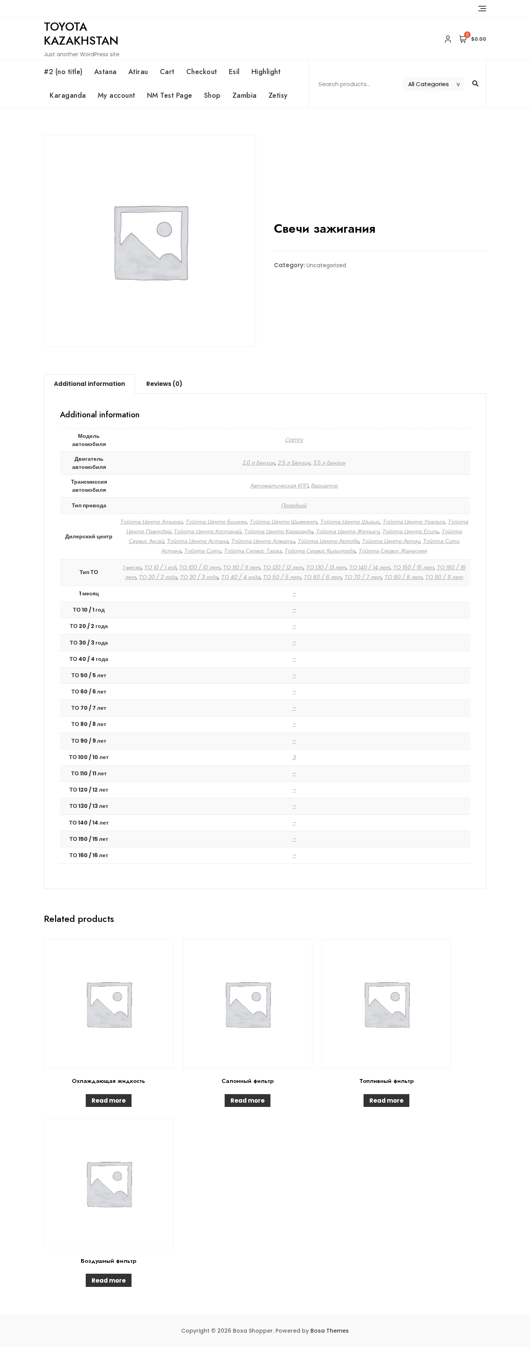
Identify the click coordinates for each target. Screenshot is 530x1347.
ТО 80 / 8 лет (404, 577)
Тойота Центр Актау (391, 541)
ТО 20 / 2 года (158, 577)
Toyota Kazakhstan (81, 33)
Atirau (138, 72)
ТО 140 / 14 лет (369, 567)
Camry (294, 440)
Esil (234, 72)
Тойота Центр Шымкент (283, 522)
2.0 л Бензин (258, 463)
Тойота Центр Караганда (278, 531)
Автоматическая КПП (279, 485)
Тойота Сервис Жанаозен (393, 551)
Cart (167, 72)
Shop (212, 95)
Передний (294, 505)
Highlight (266, 72)
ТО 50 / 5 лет (282, 577)
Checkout (201, 72)
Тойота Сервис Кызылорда (320, 551)
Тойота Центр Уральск (414, 522)
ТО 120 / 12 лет (283, 567)
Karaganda (68, 95)
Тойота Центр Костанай (207, 531)
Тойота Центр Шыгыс (350, 522)
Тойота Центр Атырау (151, 522)
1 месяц (132, 567)
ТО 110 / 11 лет (241, 567)
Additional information (89, 384)
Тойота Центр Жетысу (347, 531)
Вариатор (324, 485)
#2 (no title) (63, 72)
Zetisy (278, 95)
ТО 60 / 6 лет (323, 577)
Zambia (244, 95)
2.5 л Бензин (294, 463)
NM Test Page (169, 95)
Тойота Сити (202, 551)
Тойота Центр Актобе (328, 541)
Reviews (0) (164, 384)
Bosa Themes (329, 1331)
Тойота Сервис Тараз (253, 551)
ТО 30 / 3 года (199, 577)
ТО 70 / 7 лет (363, 577)
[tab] (89, 384)
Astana (105, 72)
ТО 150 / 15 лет (413, 567)
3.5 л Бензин (329, 463)
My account (116, 95)
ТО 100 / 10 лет (199, 567)
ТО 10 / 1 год (160, 567)
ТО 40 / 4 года (240, 577)
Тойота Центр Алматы (263, 541)
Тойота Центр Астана (198, 541)
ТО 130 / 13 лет (326, 567)
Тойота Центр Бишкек (216, 522)
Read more (109, 1100)
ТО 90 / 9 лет (444, 577)
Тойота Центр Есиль (410, 531)
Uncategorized (326, 265)
